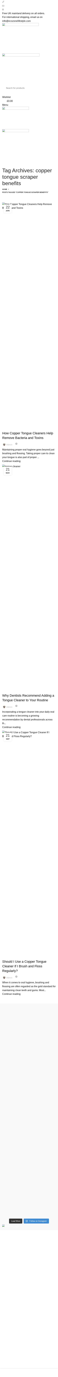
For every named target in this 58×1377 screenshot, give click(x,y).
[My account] (3, 93)
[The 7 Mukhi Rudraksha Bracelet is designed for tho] (29, 1111)
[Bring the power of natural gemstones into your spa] (29, 1041)
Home (4, 189)
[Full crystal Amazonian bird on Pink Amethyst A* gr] (29, 1151)
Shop (5, 1332)
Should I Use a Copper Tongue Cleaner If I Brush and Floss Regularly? (24, 966)
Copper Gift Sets (11, 1290)
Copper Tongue (11, 428)
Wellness (7, 1285)
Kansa (5, 1296)
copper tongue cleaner (33, 428)
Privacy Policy (9, 1305)
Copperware (8, 1279)
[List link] (29, 1254)
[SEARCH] (50, 88)
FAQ (4, 1343)
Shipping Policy (10, 1316)
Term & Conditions (12, 1322)
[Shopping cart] (3, 153)
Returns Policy (10, 1311)
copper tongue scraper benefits (21, 956)
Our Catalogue (10, 1354)
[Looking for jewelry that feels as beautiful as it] (29, 1187)
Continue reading (11, 461)
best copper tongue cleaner (19, 690)
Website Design (31, 1362)
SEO (17, 1362)
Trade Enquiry (9, 1349)
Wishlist (6, 1337)
